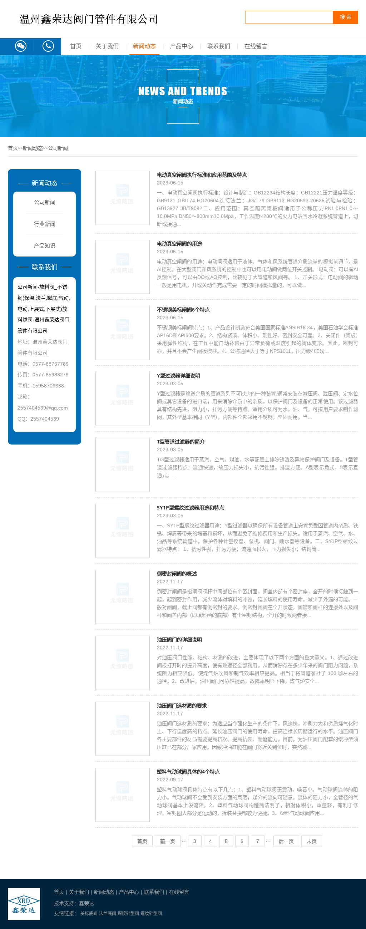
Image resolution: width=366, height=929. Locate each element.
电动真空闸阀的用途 (179, 243)
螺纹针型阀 (151, 913)
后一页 (286, 841)
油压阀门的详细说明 (179, 639)
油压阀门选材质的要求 (182, 705)
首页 (75, 46)
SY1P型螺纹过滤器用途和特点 (190, 507)
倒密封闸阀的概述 (177, 573)
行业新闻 (44, 224)
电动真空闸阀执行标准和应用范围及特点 (202, 174)
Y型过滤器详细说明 (178, 375)
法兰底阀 (107, 913)
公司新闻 (58, 148)
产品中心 (181, 46)
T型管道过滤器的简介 (181, 441)
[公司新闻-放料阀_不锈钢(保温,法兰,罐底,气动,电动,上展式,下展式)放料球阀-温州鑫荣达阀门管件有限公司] (90, 31)
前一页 (167, 841)
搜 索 (345, 17)
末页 (312, 841)
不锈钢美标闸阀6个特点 (183, 309)
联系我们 (218, 46)
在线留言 (255, 46)
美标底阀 (89, 913)
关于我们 (107, 46)
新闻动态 (144, 46)
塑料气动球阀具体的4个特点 (188, 771)
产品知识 (44, 246)
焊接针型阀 (128, 913)
